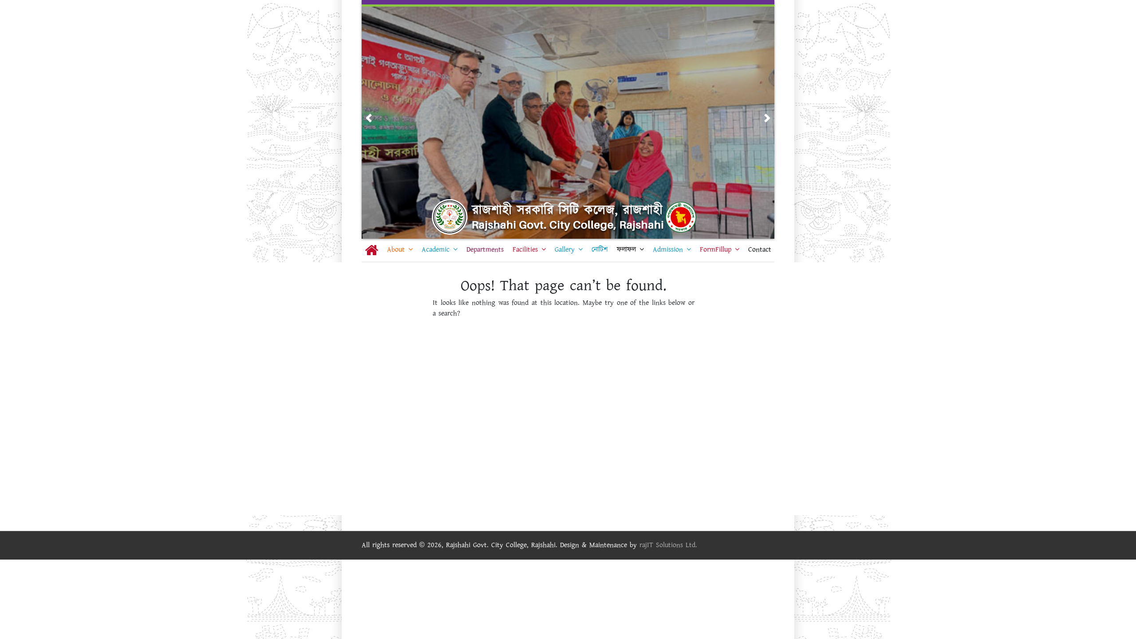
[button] (369, 118)
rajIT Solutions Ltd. (668, 545)
